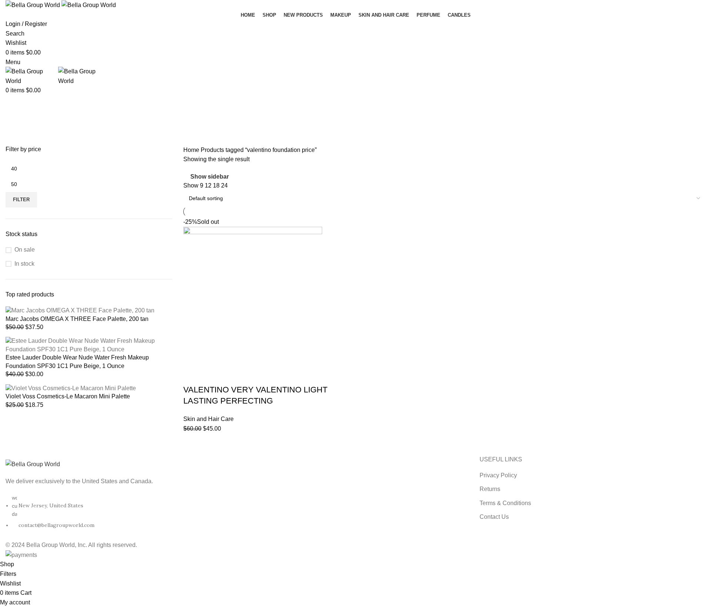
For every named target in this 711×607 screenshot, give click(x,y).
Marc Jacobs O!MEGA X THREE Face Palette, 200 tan (77, 319)
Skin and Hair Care (208, 419)
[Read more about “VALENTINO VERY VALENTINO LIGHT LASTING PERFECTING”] (192, 375)
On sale (24, 249)
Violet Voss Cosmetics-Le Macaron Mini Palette (68, 396)
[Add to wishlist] (252, 375)
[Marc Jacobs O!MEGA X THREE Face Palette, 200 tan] (80, 310)
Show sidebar (209, 176)
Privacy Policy (498, 475)
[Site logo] (33, 4)
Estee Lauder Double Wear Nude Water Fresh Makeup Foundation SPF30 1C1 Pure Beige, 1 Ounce (77, 361)
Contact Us (494, 517)
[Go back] (15, 104)
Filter (21, 199)
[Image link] (33, 464)
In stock (24, 264)
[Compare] (232, 375)
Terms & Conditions (505, 503)
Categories (21, 141)
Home (192, 150)
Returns (490, 489)
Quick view (212, 375)
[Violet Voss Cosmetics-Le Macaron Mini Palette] (71, 388)
